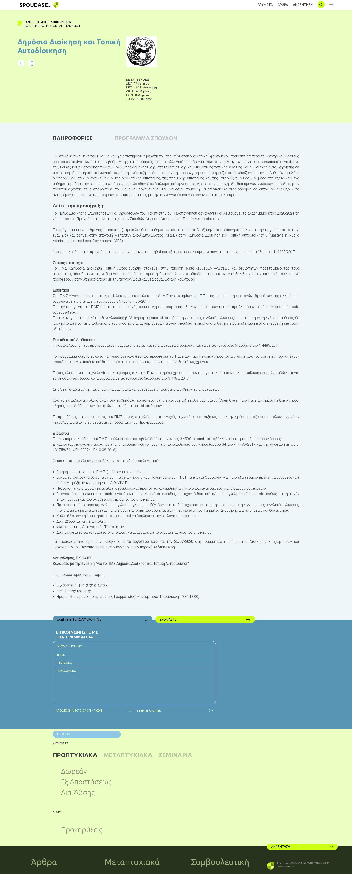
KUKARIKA (324, 863)
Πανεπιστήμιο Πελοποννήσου (48, 22)
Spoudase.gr (282, 866)
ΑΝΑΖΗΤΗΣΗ (303, 5)
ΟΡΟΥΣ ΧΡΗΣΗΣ (92, 710)
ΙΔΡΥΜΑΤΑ (265, 5)
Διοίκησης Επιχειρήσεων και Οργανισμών (52, 26)
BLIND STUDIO (298, 863)
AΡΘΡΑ (283, 5)
